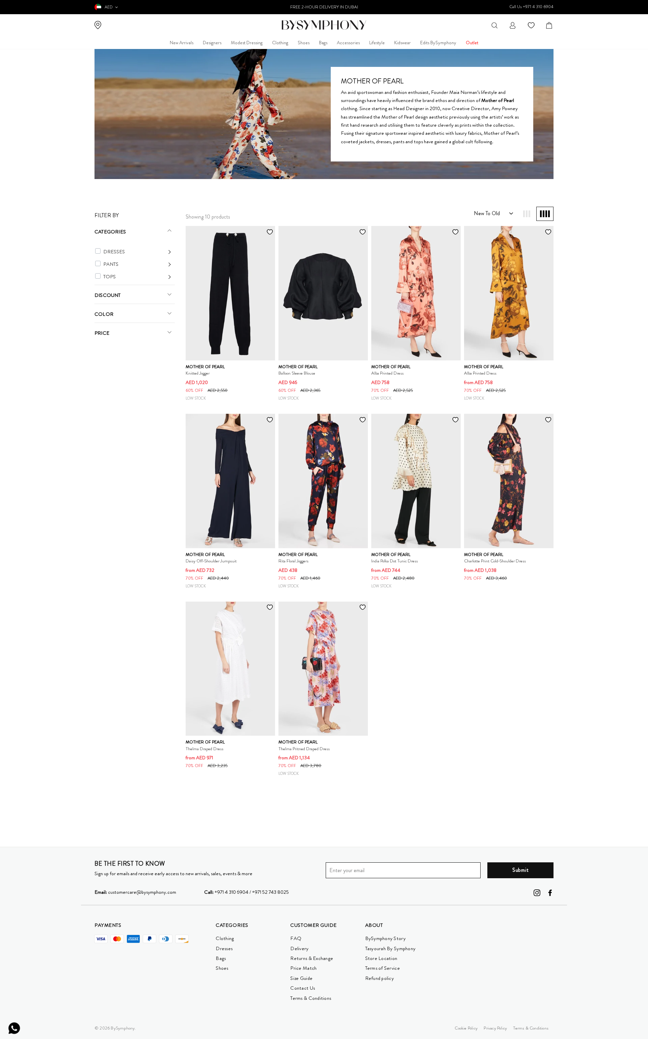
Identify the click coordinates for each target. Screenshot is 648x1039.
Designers (212, 42)
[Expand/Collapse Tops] (137, 277)
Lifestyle (377, 42)
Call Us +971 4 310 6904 (531, 6)
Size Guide (301, 978)
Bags (323, 42)
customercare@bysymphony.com (135, 892)
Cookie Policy (466, 1028)
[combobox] (494, 24)
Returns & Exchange (311, 958)
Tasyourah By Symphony (390, 948)
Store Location (381, 958)
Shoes (303, 42)
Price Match (303, 968)
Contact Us (302, 988)
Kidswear (402, 42)
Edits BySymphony (438, 42)
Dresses (224, 948)
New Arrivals (181, 42)
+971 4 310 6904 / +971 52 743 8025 (246, 892)
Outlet (472, 42)
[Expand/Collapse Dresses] (137, 252)
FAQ (295, 938)
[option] (324, 7)
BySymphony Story (385, 938)
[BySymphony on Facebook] (550, 892)
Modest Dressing (247, 42)
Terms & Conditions (310, 998)
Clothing (280, 42)
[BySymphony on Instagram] (537, 892)
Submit (520, 870)
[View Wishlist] (532, 24)
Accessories (348, 42)
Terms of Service (382, 968)
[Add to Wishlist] (269, 231)
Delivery (299, 948)
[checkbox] (98, 251)
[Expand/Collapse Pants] (137, 264)
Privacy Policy (495, 1028)
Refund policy (379, 978)
